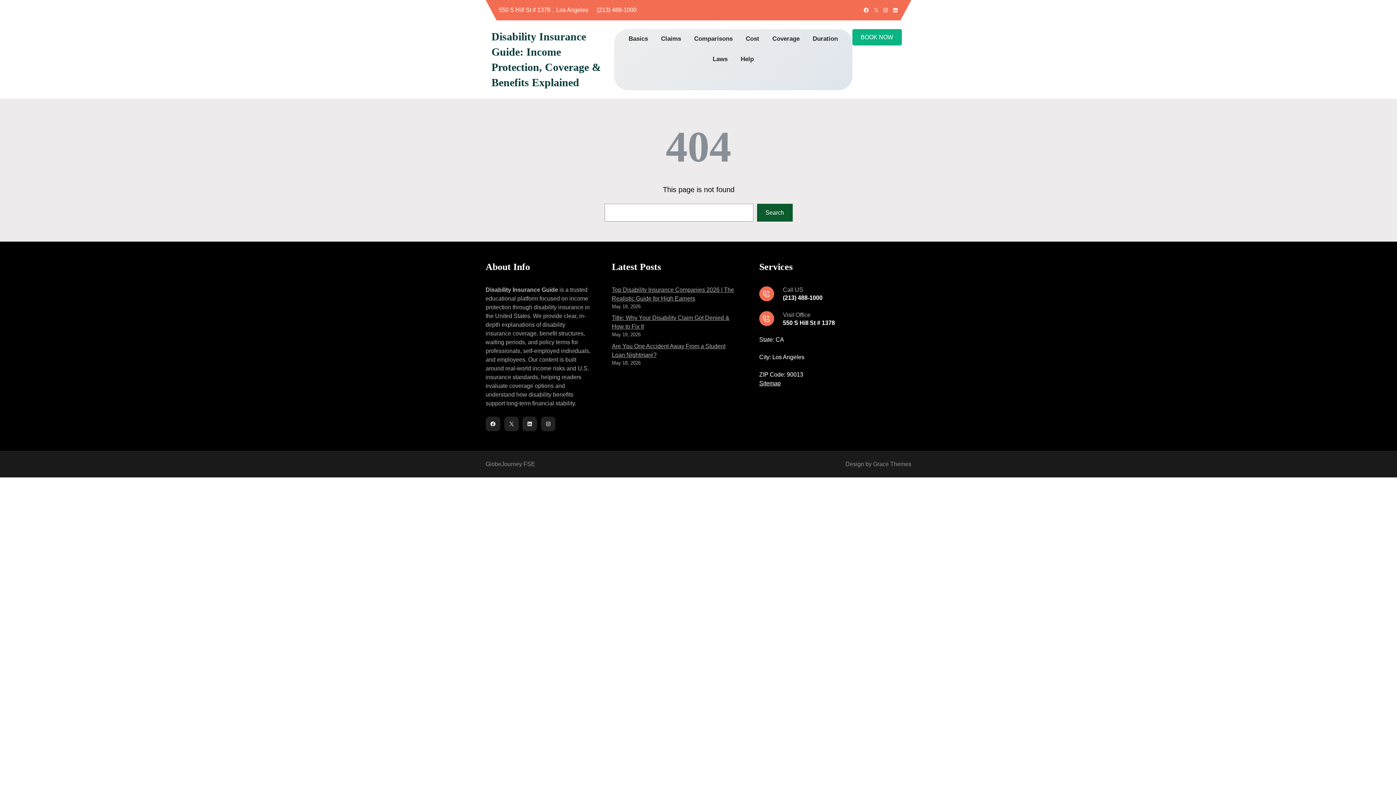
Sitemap (770, 383)
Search (774, 213)
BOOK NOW (877, 37)
